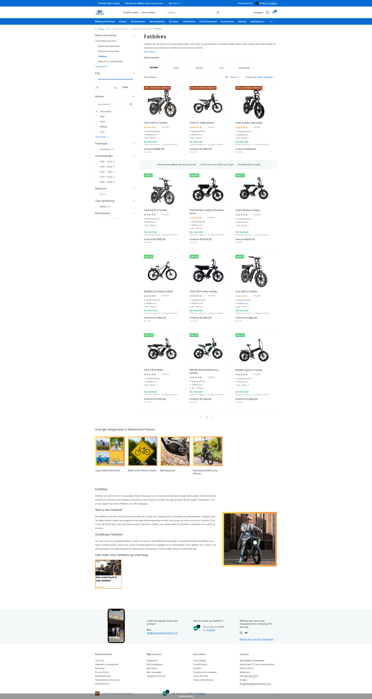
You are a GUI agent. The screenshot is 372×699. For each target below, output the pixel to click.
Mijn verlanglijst (154, 672)
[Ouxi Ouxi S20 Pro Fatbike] (162, 189)
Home (107, 29)
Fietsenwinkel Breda (203, 680)
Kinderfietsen (138, 21)
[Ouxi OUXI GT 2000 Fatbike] (208, 102)
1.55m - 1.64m (107, 166)
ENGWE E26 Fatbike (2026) (158, 291)
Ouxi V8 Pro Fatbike (246, 291)
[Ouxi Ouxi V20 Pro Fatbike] (162, 102)
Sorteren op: (251, 77)
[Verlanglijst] (267, 12)
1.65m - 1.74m (107, 172)
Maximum (128, 87)
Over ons (99, 660)
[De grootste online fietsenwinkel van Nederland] (106, 12)
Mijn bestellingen (155, 664)
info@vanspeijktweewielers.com (162, 633)
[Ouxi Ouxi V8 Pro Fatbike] (253, 271)
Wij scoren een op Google (218, 164)
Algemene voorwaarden (106, 664)
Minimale (102, 87)
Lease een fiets (200, 676)
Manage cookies (186, 696)
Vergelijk (165, 127)
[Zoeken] (218, 12)
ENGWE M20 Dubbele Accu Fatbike (204, 371)
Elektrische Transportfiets (110, 61)
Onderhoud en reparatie (205, 672)
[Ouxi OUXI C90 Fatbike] (162, 349)
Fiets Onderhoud (208, 21)
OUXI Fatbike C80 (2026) (248, 122)
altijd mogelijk (109, 3)
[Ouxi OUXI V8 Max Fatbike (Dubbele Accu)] (208, 189)
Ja (103, 194)
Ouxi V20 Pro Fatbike (155, 122)
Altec (102, 116)
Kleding (242, 21)
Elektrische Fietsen (105, 21)
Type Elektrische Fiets (141, 29)
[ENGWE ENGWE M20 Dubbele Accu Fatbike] (208, 349)
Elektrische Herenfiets (108, 51)
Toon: (232, 77)
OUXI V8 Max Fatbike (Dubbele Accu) (207, 212)
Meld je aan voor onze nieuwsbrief (256, 639)
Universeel (107, 149)
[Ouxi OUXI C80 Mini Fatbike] (253, 190)
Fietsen (123, 21)
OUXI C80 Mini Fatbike (247, 210)
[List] (226, 77)
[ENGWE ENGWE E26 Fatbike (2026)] (162, 271)
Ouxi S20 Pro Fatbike (155, 210)
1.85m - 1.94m (107, 182)
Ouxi (102, 132)
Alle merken (105, 111)
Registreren (152, 660)
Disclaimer (100, 668)
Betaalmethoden (103, 676)
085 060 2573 (251, 676)
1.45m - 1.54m (107, 161)
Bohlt (102, 121)
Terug (100, 29)
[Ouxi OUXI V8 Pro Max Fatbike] (208, 271)
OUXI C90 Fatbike (153, 369)
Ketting (105, 206)
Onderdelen (189, 21)
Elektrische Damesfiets (109, 46)
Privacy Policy (102, 672)
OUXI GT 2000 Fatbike (202, 122)
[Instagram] (241, 633)
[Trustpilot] (234, 12)
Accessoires (227, 21)
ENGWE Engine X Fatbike (249, 370)
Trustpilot (272, 3)
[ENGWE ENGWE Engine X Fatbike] (253, 349)
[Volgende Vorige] (213, 417)
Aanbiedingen (257, 21)
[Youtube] (246, 633)
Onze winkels (148, 12)
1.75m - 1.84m (107, 177)
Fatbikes (102, 56)
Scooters (174, 21)
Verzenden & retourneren (107, 680)
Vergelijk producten (156, 676)
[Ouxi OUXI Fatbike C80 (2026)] (253, 102)
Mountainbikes (157, 21)
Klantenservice (245, 3)
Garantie (197, 668)
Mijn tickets (152, 668)
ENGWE (103, 126)
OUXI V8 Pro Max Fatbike (203, 291)
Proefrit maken (130, 12)
